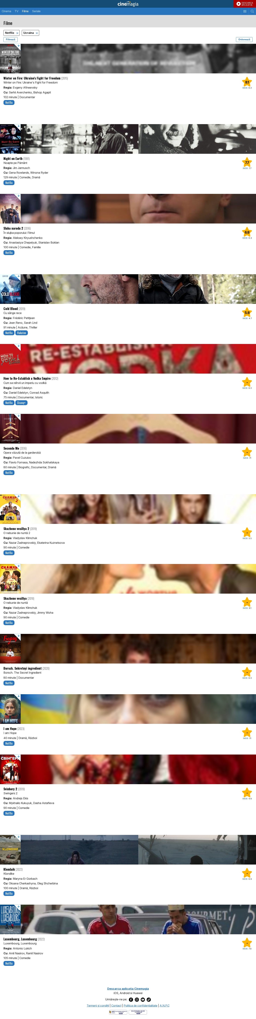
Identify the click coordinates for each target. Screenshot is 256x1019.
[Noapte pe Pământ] (128, 139)
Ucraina (28, 33)
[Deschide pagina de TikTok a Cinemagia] (149, 999)
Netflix (10, 33)
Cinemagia (128, 4)
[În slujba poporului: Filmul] (128, 209)
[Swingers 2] (128, 769)
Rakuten (21, 333)
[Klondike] (128, 850)
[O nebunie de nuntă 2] (128, 509)
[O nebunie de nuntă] (128, 579)
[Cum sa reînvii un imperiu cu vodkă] (128, 359)
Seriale (36, 11)
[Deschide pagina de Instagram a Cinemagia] (137, 999)
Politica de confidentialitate (140, 1005)
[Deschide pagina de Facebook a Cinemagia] (131, 999)
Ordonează (244, 39)
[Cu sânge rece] (128, 289)
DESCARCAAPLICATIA (247, 4)
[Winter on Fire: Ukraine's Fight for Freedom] (128, 58)
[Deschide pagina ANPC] (118, 1012)
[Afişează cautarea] (252, 11)
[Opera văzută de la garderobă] (128, 429)
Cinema (6, 11)
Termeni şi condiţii (98, 1005)
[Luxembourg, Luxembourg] (128, 919)
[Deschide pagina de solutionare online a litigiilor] (138, 1012)
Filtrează (10, 39)
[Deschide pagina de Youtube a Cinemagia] (143, 999)
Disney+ (21, 403)
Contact (116, 1005)
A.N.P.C (164, 1005)
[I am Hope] (128, 709)
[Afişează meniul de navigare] (245, 11)
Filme (25, 11)
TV (16, 11)
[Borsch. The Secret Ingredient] (128, 649)
